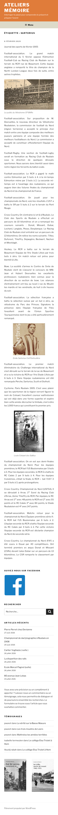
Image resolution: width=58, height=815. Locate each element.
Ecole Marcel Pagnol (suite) (17, 667)
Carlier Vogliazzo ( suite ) (16, 650)
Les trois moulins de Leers (30, 729)
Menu (30, 25)
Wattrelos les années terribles (32, 734)
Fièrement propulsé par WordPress (20, 808)
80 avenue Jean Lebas (15, 676)
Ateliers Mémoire (17, 7)
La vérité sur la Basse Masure (31, 723)
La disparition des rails (15, 658)
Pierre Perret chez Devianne (18, 629)
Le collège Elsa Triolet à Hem (36, 749)
